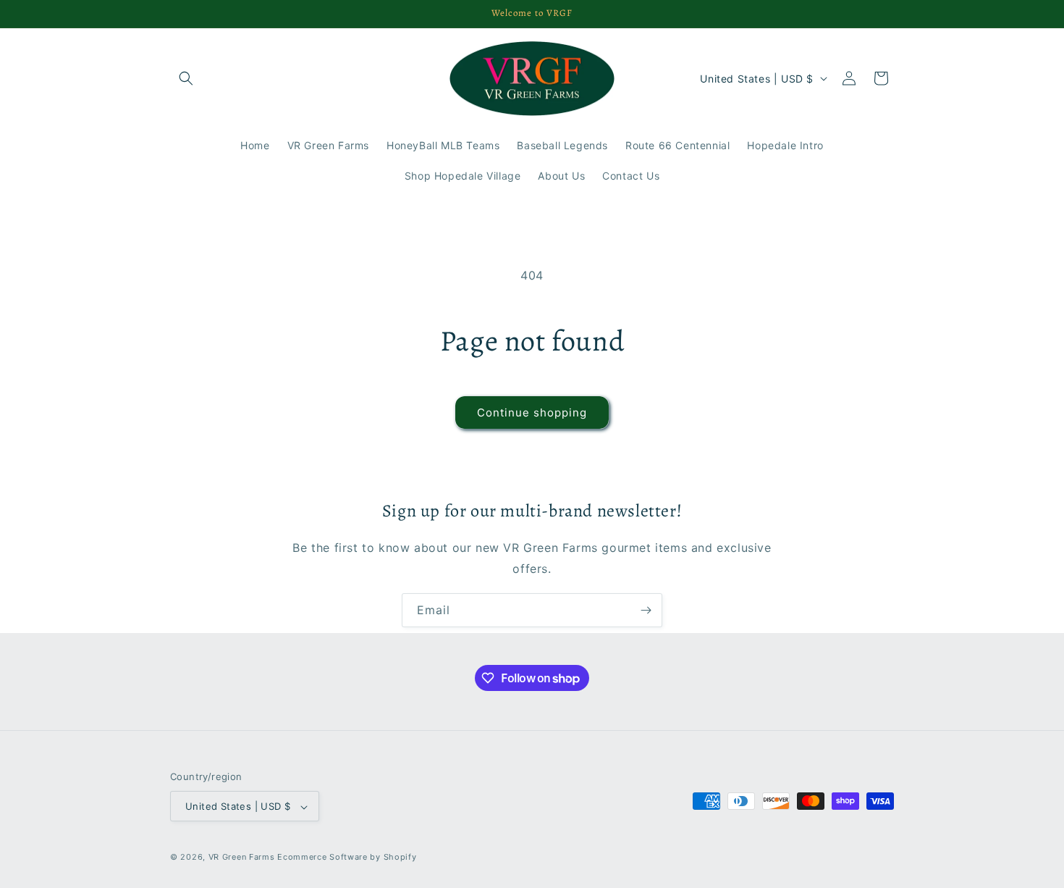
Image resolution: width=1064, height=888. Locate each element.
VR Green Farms (241, 858)
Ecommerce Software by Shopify (346, 858)
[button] (186, 78)
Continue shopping (532, 412)
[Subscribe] (646, 610)
